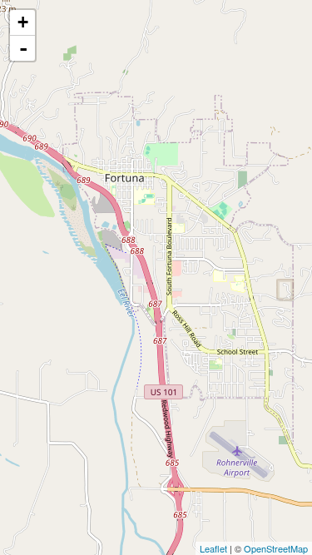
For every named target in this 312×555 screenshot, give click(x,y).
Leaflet (213, 548)
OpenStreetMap (276, 548)
